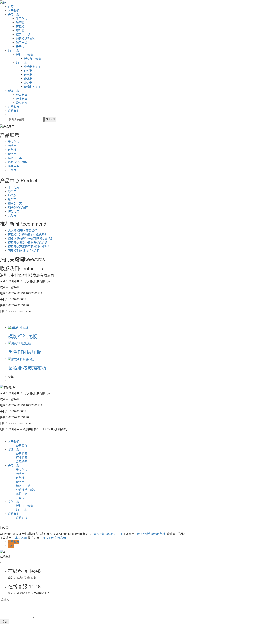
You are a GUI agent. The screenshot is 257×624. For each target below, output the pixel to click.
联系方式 (21, 518)
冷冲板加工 (31, 83)
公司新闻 (21, 95)
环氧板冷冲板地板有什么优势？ (27, 234)
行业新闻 (21, 99)
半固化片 (21, 18)
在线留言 (13, 107)
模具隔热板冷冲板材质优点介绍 (27, 242)
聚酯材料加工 (32, 87)
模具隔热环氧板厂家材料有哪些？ (29, 246)
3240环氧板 (158, 534)
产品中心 (13, 14)
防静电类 (21, 42)
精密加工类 (23, 34)
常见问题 (21, 103)
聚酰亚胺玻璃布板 (27, 367)
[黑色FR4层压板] (19, 343)
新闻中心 (13, 91)
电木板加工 (31, 79)
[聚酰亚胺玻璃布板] (21, 359)
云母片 (20, 46)
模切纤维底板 (22, 336)
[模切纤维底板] (18, 327)
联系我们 (13, 111)
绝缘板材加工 (32, 67)
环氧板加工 (31, 75)
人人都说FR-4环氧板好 (22, 230)
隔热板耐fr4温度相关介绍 (24, 250)
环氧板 (20, 26)
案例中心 (13, 502)
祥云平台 (48, 538)
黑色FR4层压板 (24, 351)
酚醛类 (20, 22)
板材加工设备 (24, 55)
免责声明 (60, 538)
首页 (11, 6)
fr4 (139, 534)
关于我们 (13, 10)
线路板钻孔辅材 (26, 38)
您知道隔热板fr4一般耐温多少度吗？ (31, 238)
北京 (17, 538)
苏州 (24, 538)
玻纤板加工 (31, 71)
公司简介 (21, 445)
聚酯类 (20, 30)
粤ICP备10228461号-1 (108, 534)
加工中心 (13, 50)
